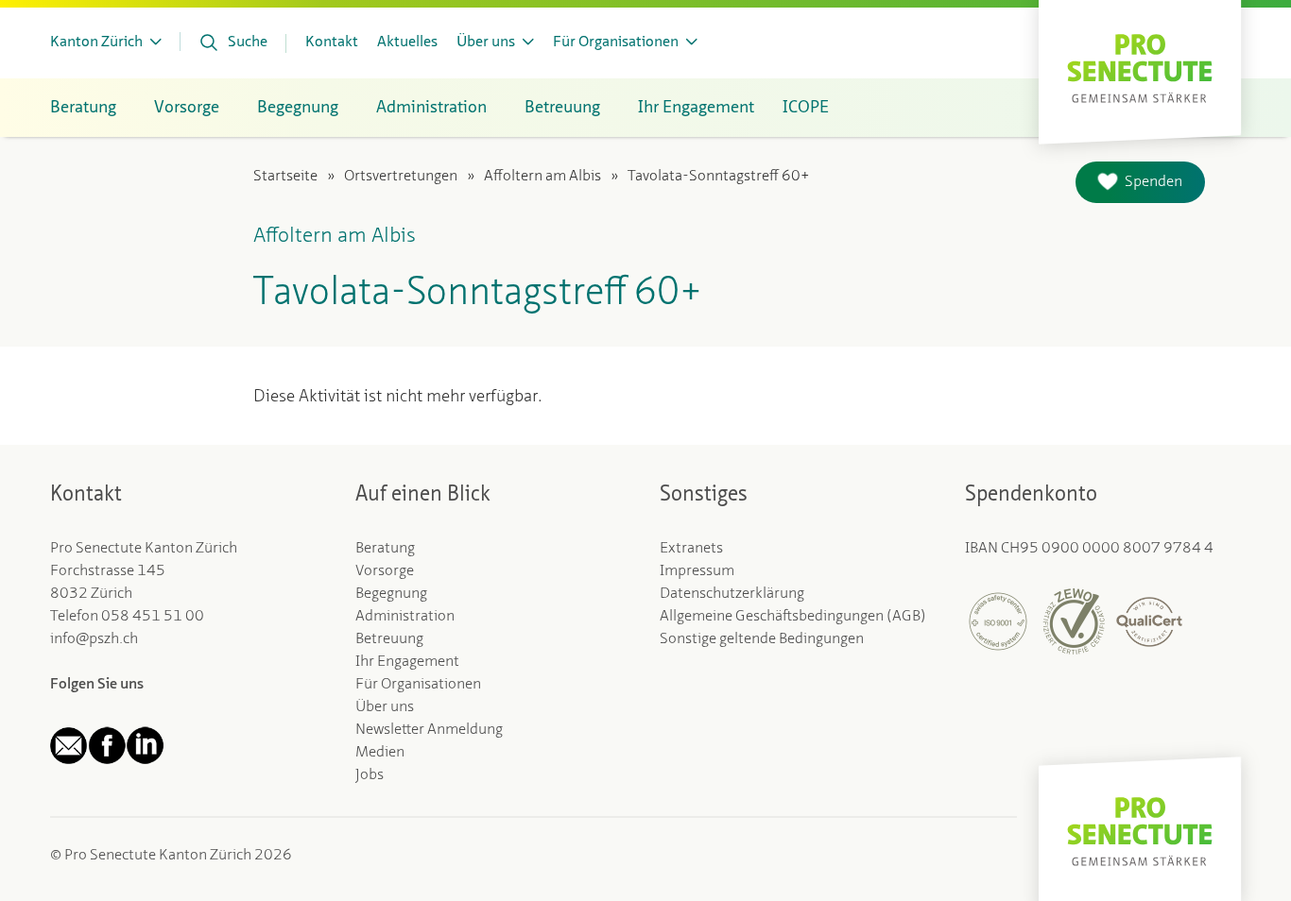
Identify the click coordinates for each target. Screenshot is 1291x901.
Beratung (385, 548)
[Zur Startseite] (1140, 66)
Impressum (697, 571)
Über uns (384, 707)
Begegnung (391, 594)
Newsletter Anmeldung (429, 730)
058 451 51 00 (152, 616)
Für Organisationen (418, 684)
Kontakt (331, 42)
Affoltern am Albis (542, 176)
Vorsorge (384, 571)
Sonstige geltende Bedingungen (762, 639)
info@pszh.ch (94, 639)
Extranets (691, 548)
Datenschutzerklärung (732, 594)
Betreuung (389, 639)
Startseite (285, 176)
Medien (380, 752)
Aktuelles (407, 42)
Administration (405, 616)
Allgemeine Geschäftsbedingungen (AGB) (793, 616)
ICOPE (806, 107)
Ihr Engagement (407, 662)
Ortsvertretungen (400, 176)
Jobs (369, 775)
